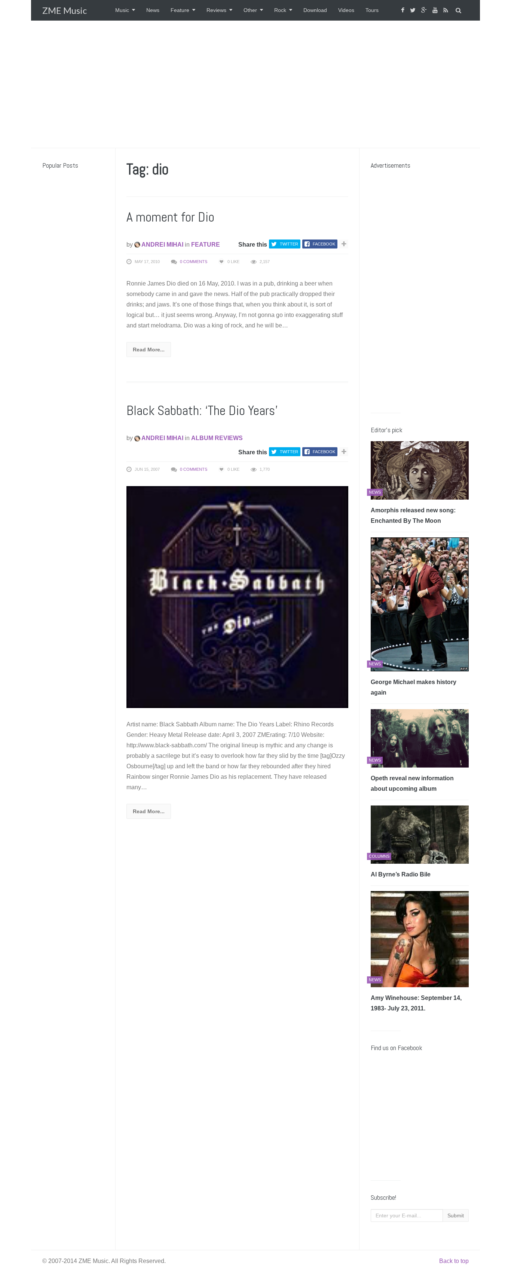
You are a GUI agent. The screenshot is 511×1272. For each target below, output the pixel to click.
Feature (180, 10)
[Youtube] (436, 10)
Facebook (324, 244)
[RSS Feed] (446, 10)
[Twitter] (413, 10)
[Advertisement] (255, 84)
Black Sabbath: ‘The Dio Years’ (202, 410)
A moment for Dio (170, 217)
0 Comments (193, 261)
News (152, 10)
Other (250, 10)
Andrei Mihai (161, 244)
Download (315, 10)
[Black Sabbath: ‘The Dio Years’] (237, 597)
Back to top (454, 1261)
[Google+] (425, 10)
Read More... (149, 350)
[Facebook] (403, 10)
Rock (280, 10)
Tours (372, 10)
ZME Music (64, 10)
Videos (346, 10)
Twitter (289, 244)
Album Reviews (217, 438)
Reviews (216, 10)
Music (122, 10)
